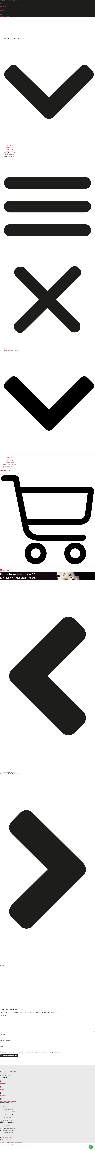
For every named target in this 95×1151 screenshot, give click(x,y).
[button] (47, 252)
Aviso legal (5, 1127)
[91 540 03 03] (0, 8)
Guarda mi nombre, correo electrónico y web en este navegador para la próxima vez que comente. (30, 1052)
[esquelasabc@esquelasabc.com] (0, 14)
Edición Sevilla (9, 149)
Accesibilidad (6, 1125)
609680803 (3, 6)
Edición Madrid (10, 147)
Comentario (4, 1015)
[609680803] (0, 4)
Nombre (3, 1034)
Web (1, 1046)
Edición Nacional (10, 145)
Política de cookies (8, 1132)
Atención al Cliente (9, 156)
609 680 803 (3, 1083)
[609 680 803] (0, 1081)
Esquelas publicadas (9, 154)
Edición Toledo (10, 151)
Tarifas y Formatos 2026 (10, 153)
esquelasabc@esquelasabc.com (6, 16)
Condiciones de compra (9, 1128)
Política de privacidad (8, 1130)
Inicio (5, 37)
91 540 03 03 (3, 10)
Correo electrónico (6, 1040)
